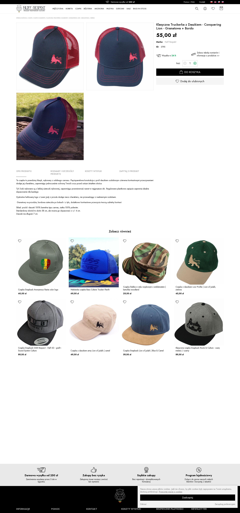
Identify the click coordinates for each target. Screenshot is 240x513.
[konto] (205, 9)
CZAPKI (78, 8)
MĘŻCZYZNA (57, 8)
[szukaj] (197, 8)
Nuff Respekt (170, 42)
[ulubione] (19, 241)
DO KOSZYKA (192, 72)
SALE (129, 8)
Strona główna (21, 18)
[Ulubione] (213, 9)
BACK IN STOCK (139, 8)
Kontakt (202, 2)
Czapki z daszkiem (39, 18)
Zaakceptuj (187, 497)
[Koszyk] (221, 9)
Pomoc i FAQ (189, 2)
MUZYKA (110, 8)
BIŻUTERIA (88, 8)
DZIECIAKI (120, 8)
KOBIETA (69, 8)
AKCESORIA (99, 8)
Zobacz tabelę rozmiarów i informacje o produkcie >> (208, 54)
